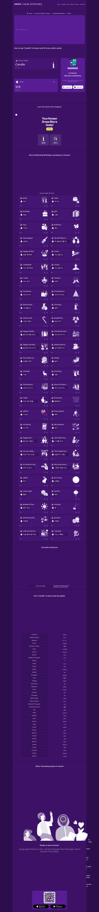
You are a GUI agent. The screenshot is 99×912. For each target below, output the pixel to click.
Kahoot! (72, 4)
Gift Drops (82, 4)
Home (30, 13)
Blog (68, 4)
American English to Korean (42, 13)
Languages (63, 4)
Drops (58, 4)
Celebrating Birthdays (59, 13)
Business (77, 4)
